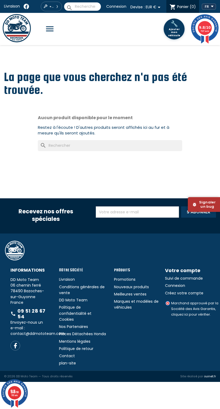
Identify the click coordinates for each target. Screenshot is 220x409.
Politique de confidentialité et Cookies (75, 327)
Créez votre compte (184, 307)
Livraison (12, 6)
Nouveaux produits (131, 301)
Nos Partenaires (73, 340)
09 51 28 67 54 (28, 328)
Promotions (124, 293)
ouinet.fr (210, 390)
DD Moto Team (73, 314)
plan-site (67, 377)
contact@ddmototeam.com (37, 347)
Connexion (116, 6)
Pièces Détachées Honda (82, 348)
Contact (67, 370)
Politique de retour (76, 362)
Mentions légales (74, 355)
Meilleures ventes (130, 308)
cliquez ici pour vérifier (190, 328)
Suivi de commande (184, 292)
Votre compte (182, 284)
